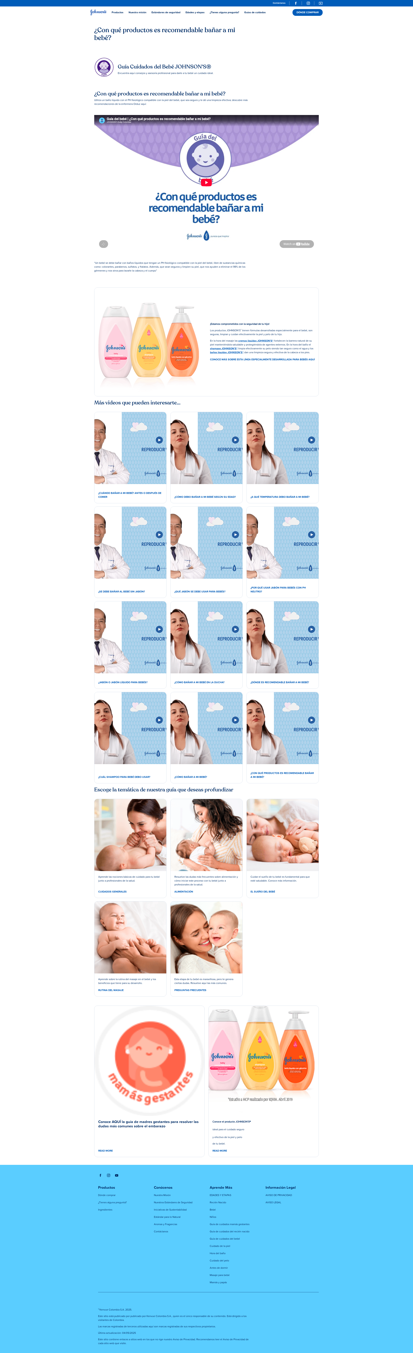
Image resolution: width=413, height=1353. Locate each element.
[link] (279, 3)
